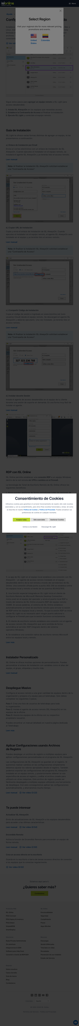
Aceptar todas (21, 520)
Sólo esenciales (39, 520)
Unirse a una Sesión (30, 527)
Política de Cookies (31, 510)
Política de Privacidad (47, 510)
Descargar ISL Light (49, 527)
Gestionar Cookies (57, 520)
